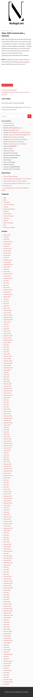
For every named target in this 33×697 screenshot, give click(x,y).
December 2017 (7, 388)
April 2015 (6, 459)
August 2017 (6, 397)
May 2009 (6, 597)
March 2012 (6, 542)
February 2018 (7, 384)
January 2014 (7, 494)
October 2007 (7, 636)
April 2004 (6, 659)
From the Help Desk (8, 204)
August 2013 (6, 505)
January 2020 (7, 333)
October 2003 (7, 663)
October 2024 (7, 253)
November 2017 (7, 390)
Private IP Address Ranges (10, 176)
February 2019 (7, 356)
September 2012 (8, 528)
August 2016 (7, 425)
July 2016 (6, 427)
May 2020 (6, 326)
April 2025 (6, 246)
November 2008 (7, 611)
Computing (6, 202)
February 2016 (7, 439)
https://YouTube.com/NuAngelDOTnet (19, 134)
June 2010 (6, 569)
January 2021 (7, 313)
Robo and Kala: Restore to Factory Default (14, 181)
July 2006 (6, 645)
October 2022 (7, 276)
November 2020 (7, 317)
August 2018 (7, 370)
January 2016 (7, 441)
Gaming (5, 207)
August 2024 (6, 255)
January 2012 (7, 546)
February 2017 (7, 411)
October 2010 (7, 560)
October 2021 (7, 292)
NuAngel (10, 148)
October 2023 (7, 262)
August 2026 (7, 235)
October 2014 (7, 473)
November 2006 (7, 640)
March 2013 (6, 514)
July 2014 (6, 480)
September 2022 (8, 278)
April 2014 (6, 487)
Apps (4, 197)
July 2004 (6, 656)
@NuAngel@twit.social (16, 128)
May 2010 (6, 572)
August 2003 (7, 666)
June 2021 (6, 301)
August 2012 (6, 530)
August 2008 (7, 617)
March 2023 (6, 271)
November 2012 (7, 523)
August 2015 (6, 450)
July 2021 (6, 299)
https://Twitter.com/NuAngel (16, 137)
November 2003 (7, 661)
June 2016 (6, 429)
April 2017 (6, 407)
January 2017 (7, 413)
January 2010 (7, 578)
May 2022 (6, 285)
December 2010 (7, 556)
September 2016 (8, 423)
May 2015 (6, 457)
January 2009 (7, 606)
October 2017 (7, 393)
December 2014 (7, 468)
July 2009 (6, 592)
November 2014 (7, 471)
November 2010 (7, 558)
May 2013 (6, 510)
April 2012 (6, 539)
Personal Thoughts (8, 216)
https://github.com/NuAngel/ (16, 141)
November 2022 (7, 274)
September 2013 (8, 503)
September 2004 (8, 654)
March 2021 (6, 308)
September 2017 (8, 395)
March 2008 (6, 629)
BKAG (5, 200)
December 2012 (7, 521)
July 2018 (6, 372)
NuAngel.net (16, 23)
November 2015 (7, 446)
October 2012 (7, 526)
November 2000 (7, 682)
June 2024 (6, 258)
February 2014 (7, 491)
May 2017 (6, 404)
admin (11, 30)
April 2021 (6, 306)
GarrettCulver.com (8, 123)
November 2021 (7, 290)
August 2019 (6, 342)
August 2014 (6, 478)
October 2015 (7, 448)
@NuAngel (11, 125)
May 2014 (6, 484)
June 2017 (6, 402)
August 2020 (7, 322)
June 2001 (6, 675)
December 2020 (7, 315)
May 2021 (6, 303)
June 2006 (6, 647)
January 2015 (7, 466)
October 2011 (7, 549)
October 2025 (7, 244)
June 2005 (6, 652)
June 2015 (6, 455)
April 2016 (6, 434)
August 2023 (6, 267)
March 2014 (6, 489)
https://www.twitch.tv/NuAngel (17, 144)
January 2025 (7, 251)
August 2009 (7, 590)
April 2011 (6, 553)
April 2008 (6, 627)
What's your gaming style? (9, 90)
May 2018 (6, 377)
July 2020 (6, 324)
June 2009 (6, 594)
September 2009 (8, 588)
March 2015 (6, 462)
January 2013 (7, 519)
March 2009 (6, 601)
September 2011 (8, 551)
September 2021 (8, 294)
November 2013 (7, 498)
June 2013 (6, 507)
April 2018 (6, 379)
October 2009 (7, 585)
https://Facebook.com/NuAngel (18, 139)
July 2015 (6, 452)
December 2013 (7, 496)
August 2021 (6, 296)
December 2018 (7, 361)
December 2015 (7, 443)
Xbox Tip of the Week (9, 227)
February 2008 (7, 631)
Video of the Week (7, 85)
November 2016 (7, 418)
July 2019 (6, 345)
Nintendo (6, 211)
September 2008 (8, 615)
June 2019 (6, 347)
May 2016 (6, 432)
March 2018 (6, 381)
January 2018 (7, 386)
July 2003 (6, 668)
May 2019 (6, 349)
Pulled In (5, 220)
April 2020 (6, 329)
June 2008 (6, 622)
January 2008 (7, 633)
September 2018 (8, 368)
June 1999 (6, 684)
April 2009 (6, 599)
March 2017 (6, 409)
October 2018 (7, 365)
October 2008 (7, 613)
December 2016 (7, 416)
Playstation (6, 218)
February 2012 (7, 544)
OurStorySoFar (7, 213)
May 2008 (6, 624)
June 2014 (6, 482)
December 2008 (7, 608)
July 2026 (6, 237)
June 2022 (6, 283)
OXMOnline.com (6, 55)
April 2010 (6, 574)
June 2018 (6, 374)
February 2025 (7, 248)
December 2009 (7, 581)
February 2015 (7, 464)
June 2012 (6, 535)
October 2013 (7, 501)
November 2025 (7, 241)
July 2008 (6, 620)
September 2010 (8, 562)
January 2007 (7, 638)
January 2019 (7, 358)
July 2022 (6, 280)
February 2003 (7, 670)
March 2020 (6, 331)
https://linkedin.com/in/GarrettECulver (19, 132)
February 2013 (7, 517)
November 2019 (7, 335)
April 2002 (6, 672)
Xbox (4, 225)
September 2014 (8, 475)
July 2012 (6, 533)
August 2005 (7, 649)
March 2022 (6, 287)
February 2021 (7, 310)
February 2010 (7, 576)
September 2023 (8, 264)
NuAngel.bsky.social (13, 130)
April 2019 (6, 352)
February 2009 (7, 604)
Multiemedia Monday (9, 209)
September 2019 (8, 340)
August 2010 (7, 565)
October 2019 (7, 338)
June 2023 (6, 269)
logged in (11, 103)
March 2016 (6, 436)
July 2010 (6, 567)
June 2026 (6, 239)
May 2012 (6, 537)
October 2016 (7, 420)
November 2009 (7, 583)
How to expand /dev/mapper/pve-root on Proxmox (17, 179)
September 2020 (8, 319)
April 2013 (6, 512)
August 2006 (7, 643)
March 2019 (6, 354)
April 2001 (6, 677)
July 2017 (6, 400)
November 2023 (7, 260)
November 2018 (7, 363)
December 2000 (7, 679)
